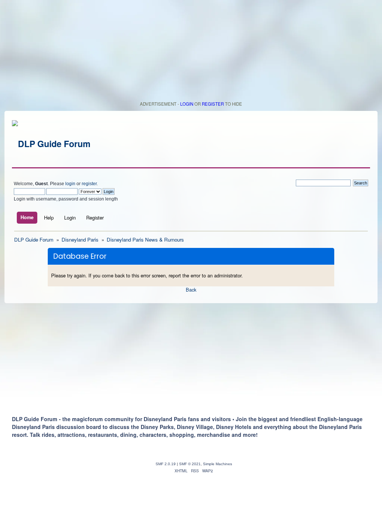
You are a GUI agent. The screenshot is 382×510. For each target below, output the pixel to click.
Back (191, 289)
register (89, 183)
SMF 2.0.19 (166, 464)
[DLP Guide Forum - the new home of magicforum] (51, 143)
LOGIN (186, 104)
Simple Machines (217, 464)
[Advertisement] (191, 52)
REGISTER (213, 104)
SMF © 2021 (190, 464)
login (70, 183)
